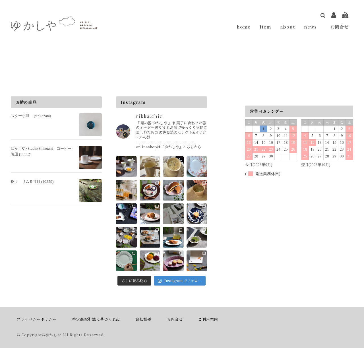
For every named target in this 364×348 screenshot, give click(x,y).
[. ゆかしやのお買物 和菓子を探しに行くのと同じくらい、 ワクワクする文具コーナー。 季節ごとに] (197, 260)
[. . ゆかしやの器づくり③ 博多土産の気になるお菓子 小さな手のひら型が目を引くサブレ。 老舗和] (173, 213)
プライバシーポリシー (37, 319)
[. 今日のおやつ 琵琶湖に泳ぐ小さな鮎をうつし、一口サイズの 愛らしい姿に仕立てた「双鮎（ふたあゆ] (173, 237)
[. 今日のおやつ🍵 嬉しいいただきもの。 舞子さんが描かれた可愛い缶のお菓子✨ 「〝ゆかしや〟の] (126, 213)
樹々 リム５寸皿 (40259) (32, 182)
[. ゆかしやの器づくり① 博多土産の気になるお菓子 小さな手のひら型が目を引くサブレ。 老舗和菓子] (126, 237)
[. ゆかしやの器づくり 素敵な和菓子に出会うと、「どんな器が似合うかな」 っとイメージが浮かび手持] (197, 190)
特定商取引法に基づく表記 (96, 319)
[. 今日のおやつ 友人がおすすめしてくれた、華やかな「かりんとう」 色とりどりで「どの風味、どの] (150, 260)
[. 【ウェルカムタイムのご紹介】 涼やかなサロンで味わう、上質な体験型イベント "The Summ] (126, 190)
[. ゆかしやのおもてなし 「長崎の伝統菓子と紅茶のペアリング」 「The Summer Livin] (126, 166)
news (312, 27)
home (244, 27)
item (265, 27)
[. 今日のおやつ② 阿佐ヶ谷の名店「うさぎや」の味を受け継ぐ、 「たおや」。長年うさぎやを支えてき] (150, 190)
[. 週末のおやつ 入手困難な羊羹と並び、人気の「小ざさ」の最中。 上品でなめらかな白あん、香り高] (150, 237)
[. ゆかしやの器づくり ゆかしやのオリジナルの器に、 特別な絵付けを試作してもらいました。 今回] (197, 166)
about (287, 27)
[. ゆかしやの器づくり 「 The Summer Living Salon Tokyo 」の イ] (150, 166)
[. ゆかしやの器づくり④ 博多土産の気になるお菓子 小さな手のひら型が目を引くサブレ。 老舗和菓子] (150, 213)
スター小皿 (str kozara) (31, 116)
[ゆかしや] (54, 27)
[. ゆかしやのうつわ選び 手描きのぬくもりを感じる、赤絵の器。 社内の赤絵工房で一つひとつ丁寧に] (126, 260)
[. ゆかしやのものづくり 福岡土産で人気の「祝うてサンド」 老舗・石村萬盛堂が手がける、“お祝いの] (173, 260)
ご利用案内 (208, 319)
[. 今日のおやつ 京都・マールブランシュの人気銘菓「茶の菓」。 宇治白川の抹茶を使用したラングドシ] (197, 237)
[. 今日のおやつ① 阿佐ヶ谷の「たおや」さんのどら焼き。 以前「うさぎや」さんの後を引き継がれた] (173, 190)
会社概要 (143, 319)
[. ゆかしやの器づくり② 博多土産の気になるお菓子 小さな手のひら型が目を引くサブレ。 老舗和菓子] (197, 213)
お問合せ (339, 27)
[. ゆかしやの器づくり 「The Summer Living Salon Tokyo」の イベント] (173, 166)
